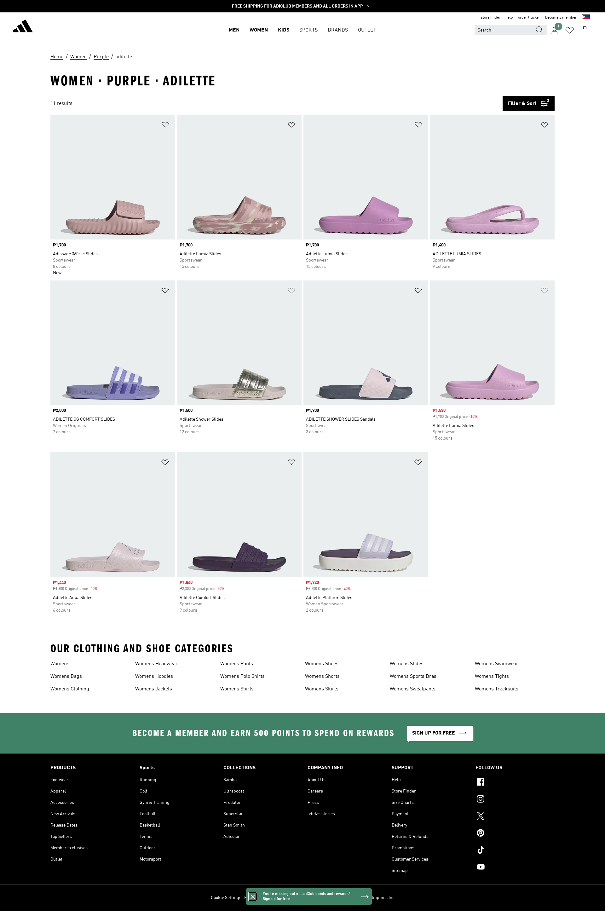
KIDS (283, 30)
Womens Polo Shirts (242, 676)
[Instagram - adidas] (515, 799)
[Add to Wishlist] (165, 126)
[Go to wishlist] (569, 30)
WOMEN (259, 30)
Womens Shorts (322, 676)
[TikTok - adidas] (515, 850)
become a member (561, 18)
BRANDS (338, 30)
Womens (59, 663)
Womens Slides (407, 663)
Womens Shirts (237, 689)
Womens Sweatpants (412, 689)
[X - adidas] (515, 816)
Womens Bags (66, 676)
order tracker (529, 18)
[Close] (252, 896)
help (509, 18)
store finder (490, 18)
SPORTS (308, 30)
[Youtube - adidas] (515, 867)
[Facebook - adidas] (515, 782)
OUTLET (367, 30)
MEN (234, 30)
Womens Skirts (321, 689)
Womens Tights (492, 676)
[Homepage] (23, 27)
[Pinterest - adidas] (515, 833)
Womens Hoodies (154, 676)
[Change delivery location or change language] (585, 18)
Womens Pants (236, 663)
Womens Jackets (153, 689)
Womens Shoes (321, 663)
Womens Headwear (156, 663)
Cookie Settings (226, 898)
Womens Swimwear (496, 663)
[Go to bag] (584, 30)
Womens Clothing (69, 689)
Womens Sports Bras (413, 676)
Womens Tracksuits (496, 689)
